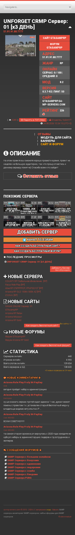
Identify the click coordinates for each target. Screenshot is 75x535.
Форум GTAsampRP (54, 46)
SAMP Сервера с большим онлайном (29, 456)
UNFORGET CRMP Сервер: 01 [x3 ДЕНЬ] (35, 24)
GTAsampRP (11, 309)
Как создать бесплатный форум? (52, 345)
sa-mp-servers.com (11, 510)
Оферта (55, 510)
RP (52, 63)
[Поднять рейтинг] (43, 114)
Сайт (69, 220)
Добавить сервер (37, 232)
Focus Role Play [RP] (15, 284)
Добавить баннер (61, 269)
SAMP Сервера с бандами (22, 474)
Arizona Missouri (13, 316)
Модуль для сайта (56, 137)
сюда (48, 510)
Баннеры (48, 141)
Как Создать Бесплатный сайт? (37, 245)
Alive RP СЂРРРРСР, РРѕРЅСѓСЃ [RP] (24, 288)
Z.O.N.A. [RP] (11, 295)
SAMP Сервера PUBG (19, 478)
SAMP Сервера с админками (24, 463)
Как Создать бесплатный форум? (37, 251)
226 (62, 110)
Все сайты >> (66, 324)
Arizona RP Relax (13, 313)
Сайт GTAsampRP (54, 38)
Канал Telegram (40, 239)
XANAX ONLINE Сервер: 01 (18, 306)
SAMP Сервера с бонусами (23, 460)
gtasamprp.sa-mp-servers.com (53, 100)
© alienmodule (65, 517)
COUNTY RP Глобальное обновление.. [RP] (26, 281)
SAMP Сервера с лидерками (23, 467)
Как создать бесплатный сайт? (42, 325)
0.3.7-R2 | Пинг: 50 (53, 89)
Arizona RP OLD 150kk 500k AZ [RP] (23, 291)
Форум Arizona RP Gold (17, 340)
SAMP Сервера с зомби (21, 471)
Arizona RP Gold (13, 320)
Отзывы (44, 134)
